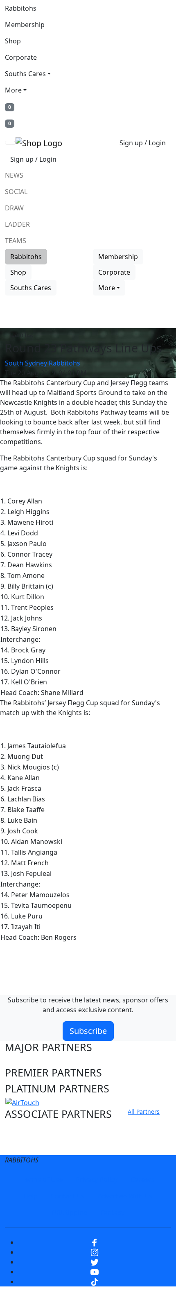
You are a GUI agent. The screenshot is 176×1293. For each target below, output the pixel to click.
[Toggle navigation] (10, 143)
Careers (143, 1179)
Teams (15, 240)
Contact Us (68, 1195)
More (13, 90)
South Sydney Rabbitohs (42, 363)
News (14, 175)
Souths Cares (25, 73)
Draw (14, 207)
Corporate (21, 57)
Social (16, 191)
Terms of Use (42, 1179)
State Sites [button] (30, 1145)
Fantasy (112, 1212)
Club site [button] (25, 1130)
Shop (13, 40)
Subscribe (88, 1030)
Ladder (17, 224)
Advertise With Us (125, 1195)
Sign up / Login (143, 142)
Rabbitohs (20, 8)
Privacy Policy (96, 1179)
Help (30, 1195)
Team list (21, 334)
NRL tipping (70, 1212)
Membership (25, 24)
